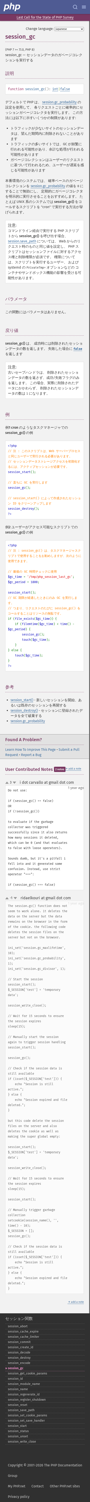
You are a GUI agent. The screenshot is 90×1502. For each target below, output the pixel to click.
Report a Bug (31, 755)
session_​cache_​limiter (23, 1337)
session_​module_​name (24, 1384)
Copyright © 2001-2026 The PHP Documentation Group (45, 1470)
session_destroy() (24, 710)
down (14, 783)
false (65, 89)
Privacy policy (18, 1497)
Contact (37, 1486)
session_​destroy (19, 1358)
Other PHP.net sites (65, 1486)
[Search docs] (75, 7)
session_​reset (17, 1405)
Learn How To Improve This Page (30, 750)
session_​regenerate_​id (24, 1394)
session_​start (17, 1426)
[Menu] (84, 7)
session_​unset (18, 1436)
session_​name (18, 1389)
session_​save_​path (21, 1410)
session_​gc (15, 1368)
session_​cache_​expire (23, 1331)
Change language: (40, 29)
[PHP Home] (12, 7)
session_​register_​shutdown (27, 1400)
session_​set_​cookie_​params (27, 1415)
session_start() (21, 700)
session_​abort (18, 1326)
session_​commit (19, 1342)
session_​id (15, 1379)
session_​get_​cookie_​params (27, 1373)
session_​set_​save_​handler (26, 1421)
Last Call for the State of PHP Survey (45, 17)
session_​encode (19, 1363)
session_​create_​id (20, 1347)
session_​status (18, 1431)
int (55, 89)
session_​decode (19, 1352)
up (8, 783)
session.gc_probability (59, 102)
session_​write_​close (22, 1441)
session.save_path (22, 241)
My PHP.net (16, 1486)
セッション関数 (19, 1318)
